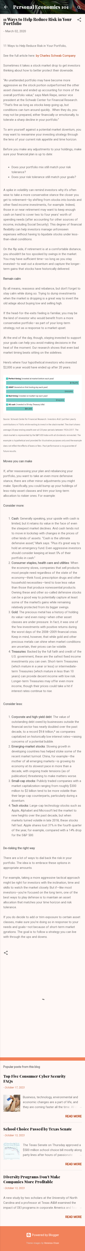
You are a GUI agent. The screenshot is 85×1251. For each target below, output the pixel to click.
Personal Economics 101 (41, 7)
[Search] (79, 8)
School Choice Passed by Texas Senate (37, 1129)
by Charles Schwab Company (56, 55)
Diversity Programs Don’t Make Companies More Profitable (31, 1179)
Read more (73, 1116)
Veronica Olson (51, 1243)
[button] (79, 20)
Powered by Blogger (45, 1235)
